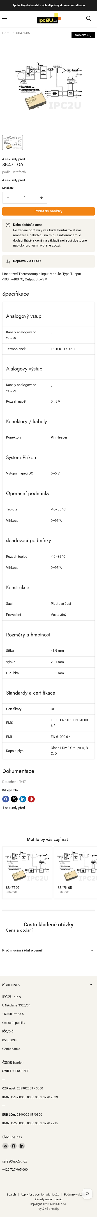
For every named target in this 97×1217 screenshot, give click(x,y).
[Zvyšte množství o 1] (41, 198)
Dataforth (19, 172)
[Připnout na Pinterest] (31, 799)
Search (11, 1194)
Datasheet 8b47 (14, 782)
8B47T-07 (12, 888)
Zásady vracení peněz (48, 1199)
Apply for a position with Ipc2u (40, 1194)
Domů (6, 33)
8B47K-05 (65, 888)
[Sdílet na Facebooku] (5, 799)
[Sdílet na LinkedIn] (22, 799)
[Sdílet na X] (14, 799)
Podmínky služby (74, 1194)
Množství (8, 188)
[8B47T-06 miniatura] (12, 142)
